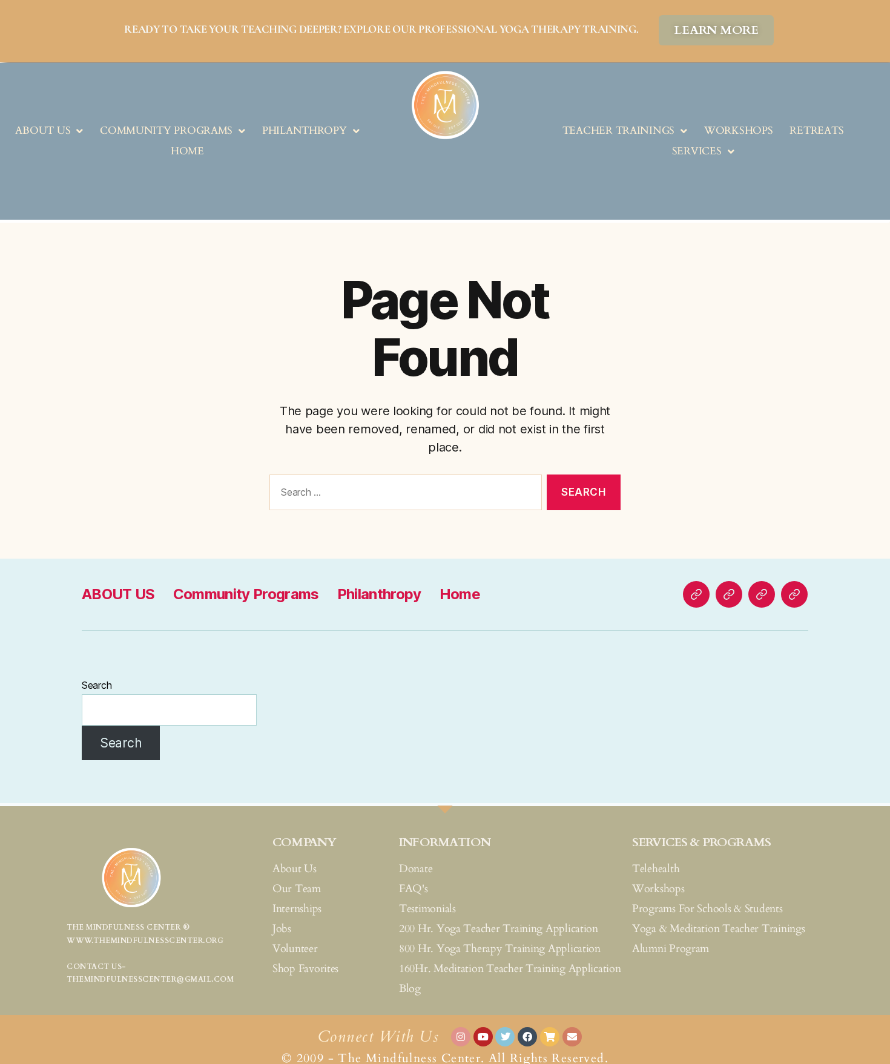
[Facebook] (527, 1036)
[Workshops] (729, 594)
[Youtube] (483, 1036)
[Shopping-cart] (549, 1036)
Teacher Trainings (618, 130)
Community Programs (166, 130)
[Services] (794, 594)
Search (96, 685)
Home (187, 151)
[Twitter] (505, 1036)
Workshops (738, 130)
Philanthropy (304, 130)
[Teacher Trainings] (696, 594)
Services (697, 151)
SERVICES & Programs (701, 842)
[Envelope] (572, 1036)
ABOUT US (42, 130)
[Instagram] (460, 1036)
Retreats (816, 130)
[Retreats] (761, 594)
